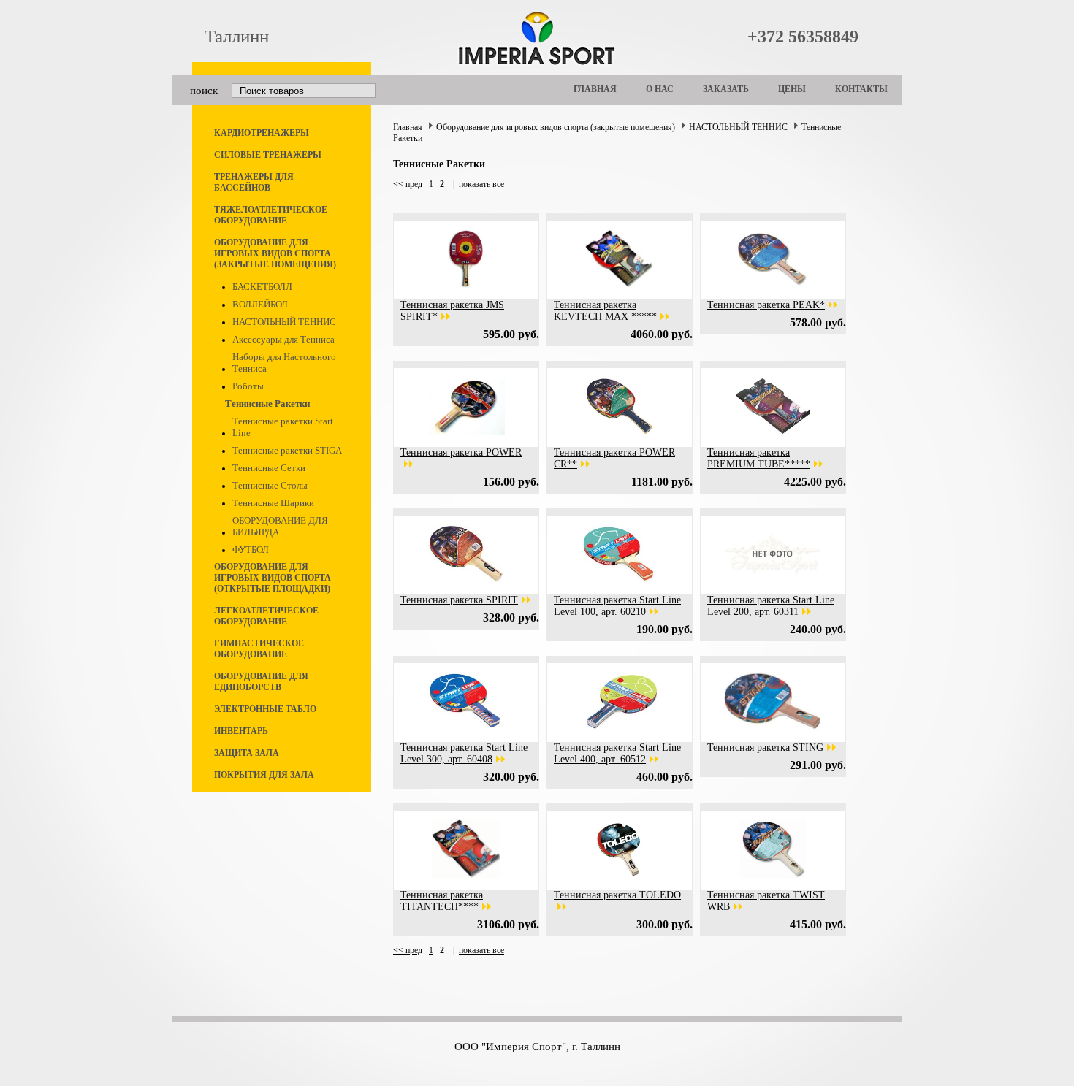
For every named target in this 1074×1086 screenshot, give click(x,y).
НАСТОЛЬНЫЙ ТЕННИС (284, 321)
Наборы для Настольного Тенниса (284, 362)
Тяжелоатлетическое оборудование (270, 215)
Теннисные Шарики (273, 502)
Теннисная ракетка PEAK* (766, 304)
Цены (792, 89)
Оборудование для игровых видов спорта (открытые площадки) (272, 578)
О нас (660, 89)
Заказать (726, 89)
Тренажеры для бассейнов (254, 182)
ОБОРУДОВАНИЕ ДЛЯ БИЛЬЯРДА (280, 526)
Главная (595, 89)
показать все (481, 184)
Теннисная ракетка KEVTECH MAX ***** (605, 310)
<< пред (407, 184)
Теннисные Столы (270, 485)
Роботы (248, 386)
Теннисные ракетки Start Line (282, 427)
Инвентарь (241, 731)
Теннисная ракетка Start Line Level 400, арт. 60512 (617, 753)
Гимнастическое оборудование (259, 648)
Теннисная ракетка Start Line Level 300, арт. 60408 (464, 753)
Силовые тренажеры (267, 155)
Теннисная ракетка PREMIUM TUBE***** (758, 458)
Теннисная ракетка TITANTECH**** (441, 901)
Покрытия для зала (264, 775)
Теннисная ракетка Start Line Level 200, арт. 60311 (770, 605)
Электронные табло (265, 709)
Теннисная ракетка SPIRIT (459, 599)
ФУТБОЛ (250, 549)
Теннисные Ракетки (267, 403)
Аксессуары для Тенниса (283, 339)
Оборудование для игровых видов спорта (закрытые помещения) (275, 253)
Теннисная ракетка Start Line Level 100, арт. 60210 (617, 605)
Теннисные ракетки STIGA (287, 450)
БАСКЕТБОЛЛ (262, 286)
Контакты (861, 89)
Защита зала (246, 753)
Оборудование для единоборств (261, 681)
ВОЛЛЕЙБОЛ (260, 304)
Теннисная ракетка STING (765, 747)
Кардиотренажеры (261, 133)
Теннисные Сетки (268, 467)
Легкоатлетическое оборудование (266, 616)
